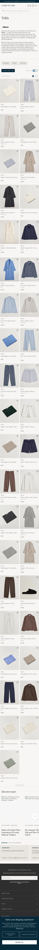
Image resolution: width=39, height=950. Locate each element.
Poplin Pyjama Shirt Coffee (29, 708)
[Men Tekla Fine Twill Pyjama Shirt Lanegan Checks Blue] (29, 269)
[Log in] (28, 5)
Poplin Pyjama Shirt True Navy (29, 248)
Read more (19, 928)
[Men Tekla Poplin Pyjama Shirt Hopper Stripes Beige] (29, 305)
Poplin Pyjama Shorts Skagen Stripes (28, 391)
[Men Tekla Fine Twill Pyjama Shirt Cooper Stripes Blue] (9, 305)
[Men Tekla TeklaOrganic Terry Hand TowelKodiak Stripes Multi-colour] (29, 658)
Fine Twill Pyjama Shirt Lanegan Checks (28, 285)
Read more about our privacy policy (19, 882)
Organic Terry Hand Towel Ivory (29, 213)
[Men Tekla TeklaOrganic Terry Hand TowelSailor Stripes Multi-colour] (29, 126)
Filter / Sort (7, 70)
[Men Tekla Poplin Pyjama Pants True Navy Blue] (9, 692)
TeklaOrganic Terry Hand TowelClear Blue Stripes (9, 674)
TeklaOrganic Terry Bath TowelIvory (8, 107)
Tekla (2, 104)
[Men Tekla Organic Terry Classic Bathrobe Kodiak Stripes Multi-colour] (29, 552)
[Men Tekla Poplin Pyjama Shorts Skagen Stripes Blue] (29, 375)
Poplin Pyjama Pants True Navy (9, 708)
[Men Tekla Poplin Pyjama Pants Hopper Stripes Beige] (9, 126)
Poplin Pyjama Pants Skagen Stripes (27, 107)
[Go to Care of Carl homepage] (8, 5)
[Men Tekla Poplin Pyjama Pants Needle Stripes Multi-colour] (9, 623)
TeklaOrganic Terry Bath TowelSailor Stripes (8, 568)
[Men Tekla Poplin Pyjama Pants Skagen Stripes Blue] (29, 91)
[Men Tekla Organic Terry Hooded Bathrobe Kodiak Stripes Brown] (29, 161)
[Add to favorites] (17, 81)
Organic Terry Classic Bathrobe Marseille (8, 285)
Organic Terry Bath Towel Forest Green (9, 427)
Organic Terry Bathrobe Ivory (8, 248)
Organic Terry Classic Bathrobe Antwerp (8, 213)
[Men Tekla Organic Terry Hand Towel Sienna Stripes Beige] (9, 728)
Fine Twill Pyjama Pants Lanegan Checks (8, 391)
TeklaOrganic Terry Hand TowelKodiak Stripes (28, 674)
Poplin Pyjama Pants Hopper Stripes (7, 142)
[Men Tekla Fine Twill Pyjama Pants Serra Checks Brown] (9, 481)
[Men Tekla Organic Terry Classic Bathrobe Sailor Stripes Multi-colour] (29, 517)
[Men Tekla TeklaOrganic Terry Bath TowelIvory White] (9, 91)
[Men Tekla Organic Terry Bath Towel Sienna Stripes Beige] (29, 728)
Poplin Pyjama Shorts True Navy (29, 462)
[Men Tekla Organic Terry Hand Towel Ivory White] (29, 197)
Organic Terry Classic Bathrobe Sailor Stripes (28, 533)
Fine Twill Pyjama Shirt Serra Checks (28, 639)
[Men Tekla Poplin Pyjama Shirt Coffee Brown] (29, 692)
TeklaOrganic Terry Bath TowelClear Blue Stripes (8, 356)
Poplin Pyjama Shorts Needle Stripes (28, 427)
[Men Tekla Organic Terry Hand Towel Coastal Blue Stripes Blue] (9, 161)
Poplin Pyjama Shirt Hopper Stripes (27, 321)
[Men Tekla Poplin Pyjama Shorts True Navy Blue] (29, 446)
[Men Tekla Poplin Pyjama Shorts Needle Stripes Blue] (29, 411)
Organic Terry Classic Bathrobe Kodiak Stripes (28, 568)
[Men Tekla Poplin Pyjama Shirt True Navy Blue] (29, 232)
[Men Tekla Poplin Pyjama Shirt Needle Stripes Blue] (29, 481)
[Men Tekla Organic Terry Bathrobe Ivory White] (9, 232)
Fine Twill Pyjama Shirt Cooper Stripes (8, 321)
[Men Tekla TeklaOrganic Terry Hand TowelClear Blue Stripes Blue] (9, 658)
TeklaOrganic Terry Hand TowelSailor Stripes (28, 142)
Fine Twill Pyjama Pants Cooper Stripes (28, 356)
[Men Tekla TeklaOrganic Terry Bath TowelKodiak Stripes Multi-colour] (9, 446)
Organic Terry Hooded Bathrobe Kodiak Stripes (28, 177)
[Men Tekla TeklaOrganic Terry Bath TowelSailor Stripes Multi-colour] (9, 552)
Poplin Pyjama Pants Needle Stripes (7, 639)
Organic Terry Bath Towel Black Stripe (9, 533)
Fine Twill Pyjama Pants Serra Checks (8, 497)
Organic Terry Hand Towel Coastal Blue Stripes (9, 177)
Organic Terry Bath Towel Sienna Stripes (29, 744)
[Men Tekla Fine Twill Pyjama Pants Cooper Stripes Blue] (29, 340)
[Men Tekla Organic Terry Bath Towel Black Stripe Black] (9, 517)
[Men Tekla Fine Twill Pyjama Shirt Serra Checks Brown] (29, 623)
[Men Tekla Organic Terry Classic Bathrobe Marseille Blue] (9, 269)
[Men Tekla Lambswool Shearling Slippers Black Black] (29, 587)
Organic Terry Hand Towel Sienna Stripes (9, 744)
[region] (19, 853)
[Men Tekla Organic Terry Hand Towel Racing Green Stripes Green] (9, 762)
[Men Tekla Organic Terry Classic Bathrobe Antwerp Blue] (9, 197)
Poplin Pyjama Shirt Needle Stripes (29, 497)
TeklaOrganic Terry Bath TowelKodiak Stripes (8, 462)
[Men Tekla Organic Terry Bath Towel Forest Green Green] (9, 411)
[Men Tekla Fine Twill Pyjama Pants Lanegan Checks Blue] (9, 375)
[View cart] (33, 5)
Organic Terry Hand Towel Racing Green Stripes (9, 778)
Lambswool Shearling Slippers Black (27, 603)
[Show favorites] (30, 5)
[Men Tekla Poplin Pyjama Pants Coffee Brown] (9, 587)
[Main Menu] (36, 5)
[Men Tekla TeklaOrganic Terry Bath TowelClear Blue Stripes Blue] (9, 340)
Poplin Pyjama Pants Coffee (7, 603)
